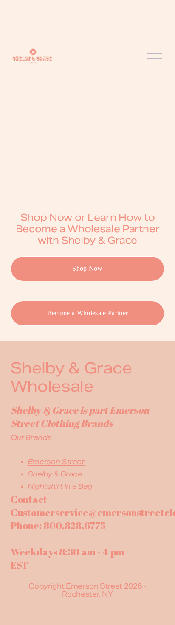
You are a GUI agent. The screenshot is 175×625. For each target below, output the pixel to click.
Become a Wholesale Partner (87, 313)
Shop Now (87, 268)
